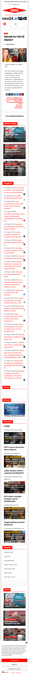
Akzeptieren (14, 660)
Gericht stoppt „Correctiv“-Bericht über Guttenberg (13, 292)
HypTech (6, 552)
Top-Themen (13, 147)
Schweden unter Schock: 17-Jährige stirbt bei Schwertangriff (14, 345)
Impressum (18, 672)
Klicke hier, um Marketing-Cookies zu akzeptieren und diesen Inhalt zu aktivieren (14, 438)
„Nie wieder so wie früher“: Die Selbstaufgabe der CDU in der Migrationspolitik (14, 190)
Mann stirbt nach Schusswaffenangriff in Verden (13, 274)
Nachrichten (7, 569)
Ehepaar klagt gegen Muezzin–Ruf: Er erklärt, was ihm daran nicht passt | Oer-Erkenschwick (19, 103)
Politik (6, 33)
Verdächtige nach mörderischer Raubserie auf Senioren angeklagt (14, 226)
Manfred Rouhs (10, 44)
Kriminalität (8, 164)
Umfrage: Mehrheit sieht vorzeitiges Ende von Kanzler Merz (14, 337)
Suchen (6, 387)
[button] (26, 642)
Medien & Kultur (9, 564)
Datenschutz (12, 672)
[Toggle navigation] (15, 24)
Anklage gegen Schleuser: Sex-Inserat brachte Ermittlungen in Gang (13, 300)
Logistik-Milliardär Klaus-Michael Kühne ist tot (14, 242)
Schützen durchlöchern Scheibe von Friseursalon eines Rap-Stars (12, 234)
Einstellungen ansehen (14, 669)
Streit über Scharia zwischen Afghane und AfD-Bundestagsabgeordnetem (11, 100)
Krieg (5, 556)
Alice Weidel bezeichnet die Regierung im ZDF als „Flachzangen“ (13, 250)
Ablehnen (14, 664)
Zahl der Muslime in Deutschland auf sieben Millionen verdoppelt (14, 308)
